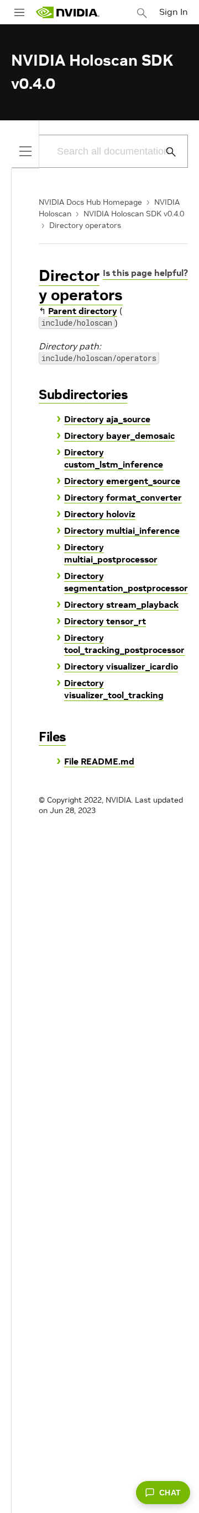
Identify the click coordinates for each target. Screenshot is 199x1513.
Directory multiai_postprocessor (111, 553)
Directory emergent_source (122, 480)
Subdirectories (83, 394)
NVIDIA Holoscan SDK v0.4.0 (133, 214)
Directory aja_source (107, 418)
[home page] (67, 12)
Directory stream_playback (121, 604)
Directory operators (85, 225)
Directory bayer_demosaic (119, 435)
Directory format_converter (123, 497)
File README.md (99, 761)
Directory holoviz (99, 513)
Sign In (173, 11)
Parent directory (82, 310)
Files (52, 736)
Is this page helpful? (145, 272)
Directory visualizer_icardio (121, 666)
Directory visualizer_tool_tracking (114, 688)
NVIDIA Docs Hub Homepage (90, 202)
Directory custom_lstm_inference (113, 458)
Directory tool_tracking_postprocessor (124, 643)
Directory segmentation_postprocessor (126, 581)
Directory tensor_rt (105, 621)
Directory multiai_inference (122, 530)
